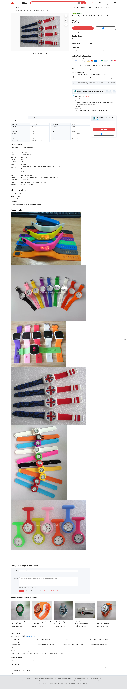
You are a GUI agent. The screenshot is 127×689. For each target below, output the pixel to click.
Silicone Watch (37, 10)
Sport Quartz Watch (109, 667)
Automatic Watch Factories (48, 667)
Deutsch (60, 680)
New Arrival (66, 639)
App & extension (98, 7)
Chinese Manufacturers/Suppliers (46, 678)
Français (44, 680)
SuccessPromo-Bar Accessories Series (98, 644)
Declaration (78, 683)
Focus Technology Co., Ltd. (54, 683)
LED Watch (23, 660)
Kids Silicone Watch (45, 10)
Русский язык (50, 680)
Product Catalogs (31, 636)
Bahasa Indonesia (104, 680)
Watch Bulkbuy (26, 670)
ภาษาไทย (87, 680)
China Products (35, 678)
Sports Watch (15, 660)
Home (12, 10)
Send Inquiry (83, 28)
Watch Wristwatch (74, 667)
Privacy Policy (85, 683)
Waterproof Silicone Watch (45, 660)
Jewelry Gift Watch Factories (18, 667)
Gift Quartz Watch (86, 667)
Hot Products (27, 678)
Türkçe (92, 680)
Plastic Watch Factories (33, 667)
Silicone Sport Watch (70, 660)
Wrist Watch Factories (62, 667)
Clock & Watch (29, 10)
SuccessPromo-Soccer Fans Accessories (99, 639)
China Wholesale (57, 678)
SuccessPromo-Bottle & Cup (17, 644)
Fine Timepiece (32, 660)
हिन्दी (83, 680)
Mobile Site (95, 678)
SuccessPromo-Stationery (43, 639)
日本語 (79, 680)
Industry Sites (73, 678)
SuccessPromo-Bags (15, 639)
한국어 (75, 680)
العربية (71, 680)
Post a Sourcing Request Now (51, 591)
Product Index (89, 678)
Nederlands (66, 680)
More (12, 673)
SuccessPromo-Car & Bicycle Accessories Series (101, 642)
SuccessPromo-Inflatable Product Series (72, 644)
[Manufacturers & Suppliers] (19, 3)
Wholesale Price (65, 678)
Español (33, 680)
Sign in (114, 4)
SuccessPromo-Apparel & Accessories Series (21, 642)
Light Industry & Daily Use (20, 10)
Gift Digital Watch (16, 670)
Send (22, 591)
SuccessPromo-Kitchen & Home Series (45, 644)
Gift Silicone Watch (97, 667)
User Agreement (72, 683)
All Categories (16, 7)
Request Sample (99, 32)
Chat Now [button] (106, 28)
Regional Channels (81, 678)
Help (90, 7)
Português (39, 680)
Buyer (82, 7)
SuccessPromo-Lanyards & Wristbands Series (47, 642)
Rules (115, 7)
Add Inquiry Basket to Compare (40, 53)
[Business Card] (114, 123)
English (29, 680)
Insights (100, 678)
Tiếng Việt (97, 680)
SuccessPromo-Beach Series (69, 642)
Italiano (56, 680)
